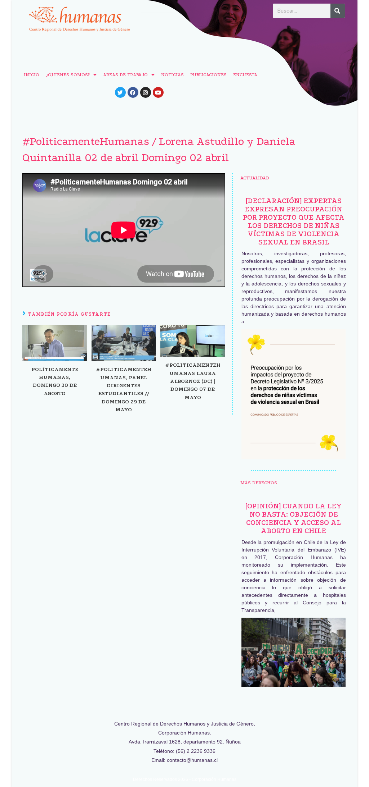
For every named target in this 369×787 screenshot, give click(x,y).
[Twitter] (120, 92)
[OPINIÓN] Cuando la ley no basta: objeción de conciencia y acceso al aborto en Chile (293, 518)
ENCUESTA (245, 74)
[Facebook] (133, 92)
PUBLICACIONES (208, 74)
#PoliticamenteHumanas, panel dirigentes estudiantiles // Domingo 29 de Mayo (123, 389)
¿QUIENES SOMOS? (68, 74)
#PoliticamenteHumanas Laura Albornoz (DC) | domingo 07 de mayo (193, 381)
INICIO (31, 74)
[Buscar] (337, 11)
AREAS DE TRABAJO (125, 74)
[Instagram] (145, 92)
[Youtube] (158, 92)
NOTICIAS (172, 74)
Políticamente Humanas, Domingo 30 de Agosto (54, 381)
